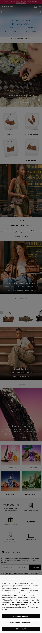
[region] (21, 604)
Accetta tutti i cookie (21, 616)
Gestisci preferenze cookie (20, 622)
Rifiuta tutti (21, 629)
